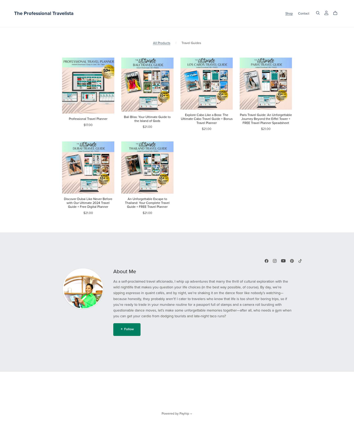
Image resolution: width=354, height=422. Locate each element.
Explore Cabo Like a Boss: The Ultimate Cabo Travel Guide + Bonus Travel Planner (207, 119)
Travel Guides (191, 43)
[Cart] (337, 13)
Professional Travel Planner (88, 119)
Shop (289, 13)
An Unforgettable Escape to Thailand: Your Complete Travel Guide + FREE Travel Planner (147, 203)
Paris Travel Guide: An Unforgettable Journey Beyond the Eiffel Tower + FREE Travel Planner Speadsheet (266, 119)
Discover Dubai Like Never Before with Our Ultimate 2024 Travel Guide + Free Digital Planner (88, 203)
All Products (161, 43)
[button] (191, 414)
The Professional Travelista (44, 13)
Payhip (184, 414)
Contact (303, 13)
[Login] (326, 13)
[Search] (318, 13)
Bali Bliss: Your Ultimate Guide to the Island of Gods (147, 119)
